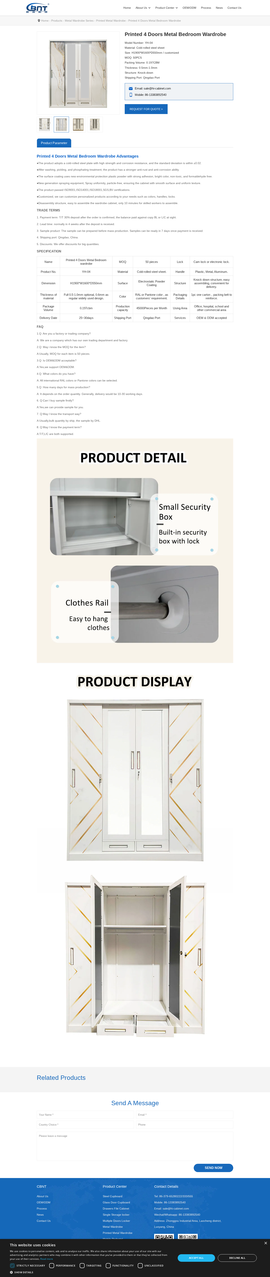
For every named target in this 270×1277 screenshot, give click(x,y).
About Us (141, 7)
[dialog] (135, 1258)
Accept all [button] (196, 1258)
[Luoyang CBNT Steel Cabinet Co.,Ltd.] (37, 8)
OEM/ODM (189, 7)
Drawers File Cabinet (116, 1208)
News (219, 7)
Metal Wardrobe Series (79, 20)
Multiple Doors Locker (116, 1220)
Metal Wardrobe (113, 1226)
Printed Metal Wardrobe (111, 20)
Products (56, 20)
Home (127, 7)
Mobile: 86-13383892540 (150, 94)
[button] (90, 1272)
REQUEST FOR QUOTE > (146, 109)
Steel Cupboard (112, 1196)
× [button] (265, 1243)
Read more (46, 1259)
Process (206, 7)
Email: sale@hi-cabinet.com (153, 88)
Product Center (164, 7)
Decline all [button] (237, 1258)
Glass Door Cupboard (116, 1202)
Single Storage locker (116, 1214)
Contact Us (234, 7)
